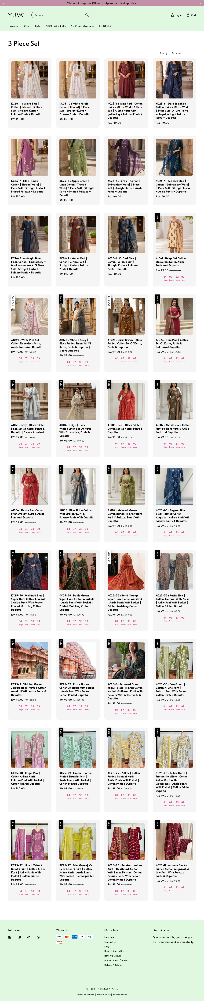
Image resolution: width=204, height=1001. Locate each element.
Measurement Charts (115, 960)
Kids (37, 26)
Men (26, 26)
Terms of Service (85, 994)
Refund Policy (103, 994)
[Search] (87, 15)
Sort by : (164, 53)
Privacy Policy (120, 994)
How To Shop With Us (115, 951)
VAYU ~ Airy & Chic (56, 25)
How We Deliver (112, 955)
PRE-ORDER (104, 25)
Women (14, 26)
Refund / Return (113, 964)
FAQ (106, 946)
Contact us (110, 941)
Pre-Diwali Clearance (82, 25)
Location (109, 937)
